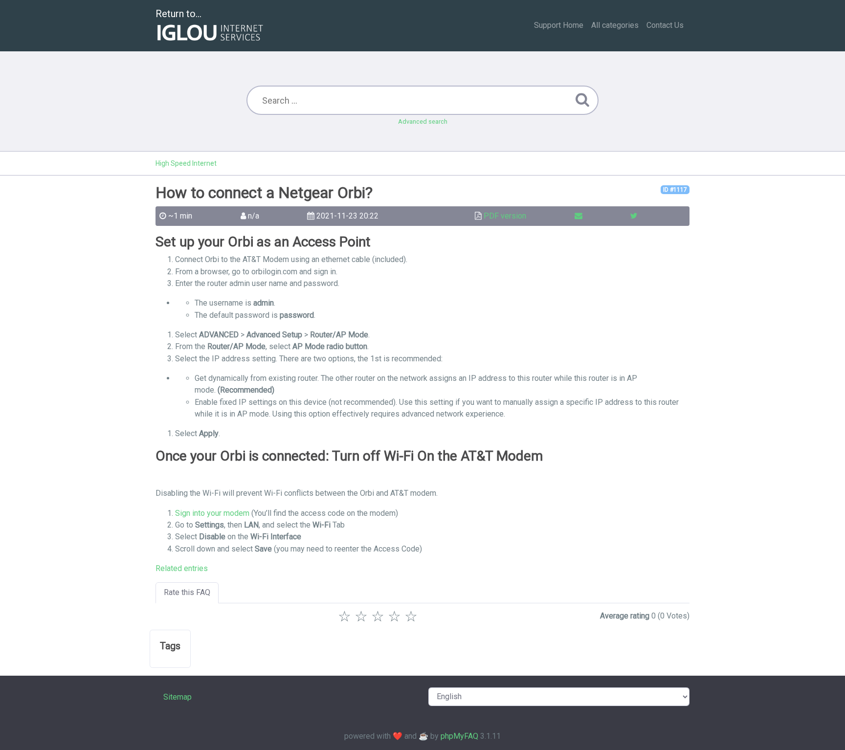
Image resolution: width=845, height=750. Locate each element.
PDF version (505, 216)
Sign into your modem (212, 513)
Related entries (182, 568)
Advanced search (422, 121)
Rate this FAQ (187, 592)
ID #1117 (675, 189)
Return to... (178, 14)
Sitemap (177, 697)
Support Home (558, 25)
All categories (615, 25)
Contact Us (665, 25)
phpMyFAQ (459, 736)
